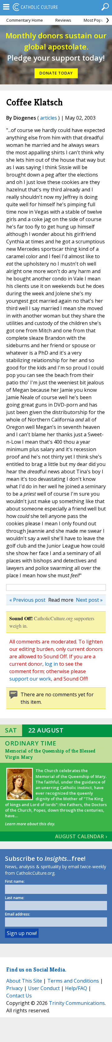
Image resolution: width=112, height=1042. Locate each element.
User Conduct (44, 988)
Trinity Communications (77, 1003)
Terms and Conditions (73, 980)
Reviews (63, 20)
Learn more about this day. (30, 823)
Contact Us (19, 995)
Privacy (14, 988)
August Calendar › (81, 836)
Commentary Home (24, 20)
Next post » (89, 599)
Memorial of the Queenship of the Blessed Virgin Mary (50, 754)
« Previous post (27, 599)
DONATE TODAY (56, 73)
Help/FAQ (76, 988)
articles (48, 117)
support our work (30, 678)
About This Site (24, 980)
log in (51, 663)
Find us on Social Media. (36, 969)
